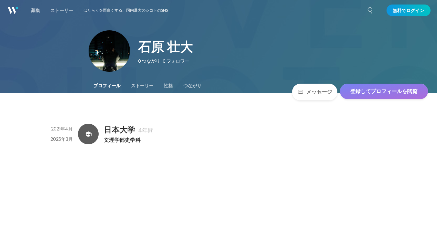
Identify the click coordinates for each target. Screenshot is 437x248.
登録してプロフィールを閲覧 (384, 91)
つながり (192, 85)
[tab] (107, 85)
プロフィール (107, 85)
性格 (168, 85)
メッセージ (319, 92)
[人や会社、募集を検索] (370, 10)
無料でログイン (408, 10)
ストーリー (142, 85)
